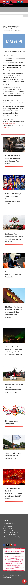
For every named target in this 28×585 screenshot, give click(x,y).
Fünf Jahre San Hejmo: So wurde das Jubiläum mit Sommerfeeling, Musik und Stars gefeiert (13, 312)
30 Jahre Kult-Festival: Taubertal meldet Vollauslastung (13, 455)
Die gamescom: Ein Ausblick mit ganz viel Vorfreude (13, 274)
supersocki (7, 30)
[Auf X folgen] (11, 2)
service (5, 123)
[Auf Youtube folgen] (4, 2)
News (19, 30)
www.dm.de (6, 127)
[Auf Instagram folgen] (15, 2)
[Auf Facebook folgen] (7, 2)
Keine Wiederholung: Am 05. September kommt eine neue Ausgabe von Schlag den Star (13, 199)
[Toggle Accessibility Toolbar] (24, 581)
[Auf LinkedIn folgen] (22, 2)
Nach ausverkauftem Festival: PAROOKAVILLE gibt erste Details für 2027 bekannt (13, 493)
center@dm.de (11, 123)
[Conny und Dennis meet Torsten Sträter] (14, 41)
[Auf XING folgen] (18, 2)
